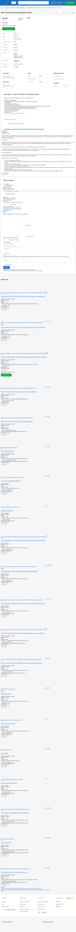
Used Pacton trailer (5, 889)
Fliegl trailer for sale (6, 888)
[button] (45, 12)
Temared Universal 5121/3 (8, 723)
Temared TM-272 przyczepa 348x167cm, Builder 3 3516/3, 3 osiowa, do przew (22, 633)
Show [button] (13, 202)
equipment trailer (18, 38)
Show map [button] (28, 225)
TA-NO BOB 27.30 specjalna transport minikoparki (15, 813)
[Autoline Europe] (5, 2)
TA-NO (15, 33)
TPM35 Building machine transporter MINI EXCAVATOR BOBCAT (19, 571)
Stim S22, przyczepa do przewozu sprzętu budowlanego (16, 421)
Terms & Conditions (24, 901)
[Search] (20, 3)
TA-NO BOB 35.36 (6, 842)
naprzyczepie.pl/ (7, 210)
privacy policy (22, 269)
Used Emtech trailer (37, 889)
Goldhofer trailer (14, 888)
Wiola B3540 (4, 753)
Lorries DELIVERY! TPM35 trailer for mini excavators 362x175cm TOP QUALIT (23, 603)
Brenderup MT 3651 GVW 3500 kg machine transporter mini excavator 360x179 (23, 296)
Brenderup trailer (14, 889)
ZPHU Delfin (6, 184)
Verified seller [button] (9, 185)
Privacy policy (23, 904)
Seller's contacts (6, 906)
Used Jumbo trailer (32, 888)
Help (3, 904)
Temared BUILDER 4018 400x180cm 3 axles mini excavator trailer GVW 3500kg (23, 540)
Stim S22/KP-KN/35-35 (7, 451)
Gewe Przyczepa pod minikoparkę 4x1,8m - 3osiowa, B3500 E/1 (19, 391)
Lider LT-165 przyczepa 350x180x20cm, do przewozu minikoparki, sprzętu (21, 663)
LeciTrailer (39, 888)
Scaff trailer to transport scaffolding (11, 481)
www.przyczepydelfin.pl (8, 206)
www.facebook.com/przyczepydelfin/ (11, 207)
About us (4, 901)
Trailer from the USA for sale (25, 889)
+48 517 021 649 (18, 202)
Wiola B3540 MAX (6, 694)
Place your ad (6, 375)
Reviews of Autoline (24, 909)
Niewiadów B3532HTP (7, 510)
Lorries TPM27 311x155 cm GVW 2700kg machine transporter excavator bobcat (23, 327)
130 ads (9, 186)
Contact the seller (9, 28)
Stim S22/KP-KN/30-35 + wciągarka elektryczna (14, 872)
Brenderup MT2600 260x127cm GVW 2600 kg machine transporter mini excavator (23, 357)
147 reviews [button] (16, 191)
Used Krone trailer (22, 888)
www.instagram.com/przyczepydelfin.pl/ (12, 208)
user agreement (31, 269)
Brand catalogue (23, 911)
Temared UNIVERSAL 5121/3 (9, 783)
